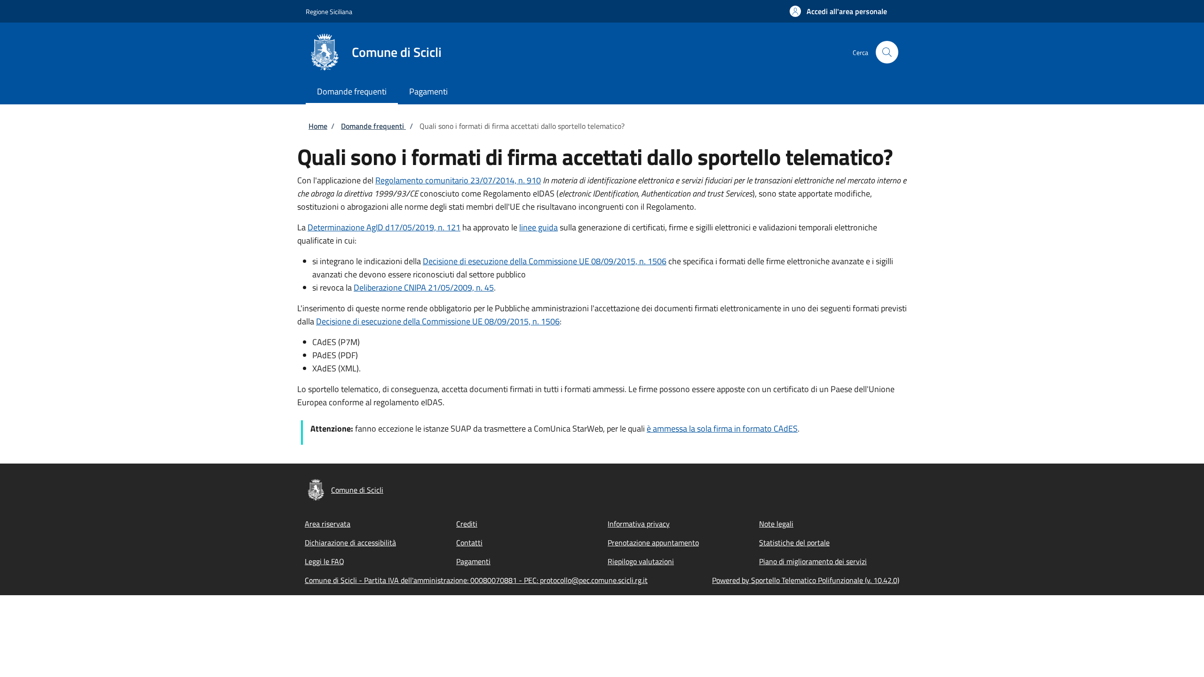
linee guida (538, 227)
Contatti (469, 542)
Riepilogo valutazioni (641, 561)
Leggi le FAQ (324, 561)
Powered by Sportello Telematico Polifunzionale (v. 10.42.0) (805, 580)
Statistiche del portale (794, 542)
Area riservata (327, 523)
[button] (838, 11)
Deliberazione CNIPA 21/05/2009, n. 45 (424, 287)
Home (318, 126)
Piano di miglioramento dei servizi (813, 561)
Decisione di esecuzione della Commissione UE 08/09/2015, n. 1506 (544, 261)
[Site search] (887, 52)
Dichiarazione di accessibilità (350, 542)
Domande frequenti (373, 126)
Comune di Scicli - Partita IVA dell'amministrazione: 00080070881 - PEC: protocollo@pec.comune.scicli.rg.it (476, 580)
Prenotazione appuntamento (653, 542)
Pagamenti (473, 561)
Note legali (776, 523)
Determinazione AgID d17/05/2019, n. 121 (384, 227)
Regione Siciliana (329, 11)
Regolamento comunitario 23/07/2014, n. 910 (458, 180)
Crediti (466, 523)
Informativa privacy (639, 523)
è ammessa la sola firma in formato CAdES (722, 428)
